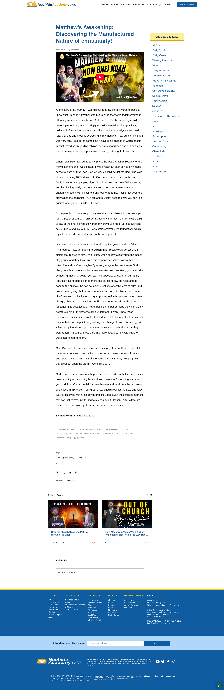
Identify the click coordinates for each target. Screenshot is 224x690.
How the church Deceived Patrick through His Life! (69, 533)
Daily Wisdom (130, 602)
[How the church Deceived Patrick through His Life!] (73, 514)
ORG (72, 4)
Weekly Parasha (131, 605)
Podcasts (59, 464)
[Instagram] (173, 661)
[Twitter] (163, 661)
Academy (60, 4)
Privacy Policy (159, 676)
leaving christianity (66, 458)
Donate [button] (139, 676)
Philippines (113, 600)
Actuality (128, 607)
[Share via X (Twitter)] (63, 472)
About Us (147, 676)
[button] (115, 4)
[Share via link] (76, 472)
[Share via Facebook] (57, 472)
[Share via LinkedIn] (70, 472)
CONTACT (151, 595)
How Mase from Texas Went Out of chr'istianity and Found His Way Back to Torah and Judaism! (126, 533)
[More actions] (142, 20)
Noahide (45, 4)
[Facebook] (168, 661)
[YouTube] (157, 661)
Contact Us (170, 676)
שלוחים (68, 602)
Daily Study (129, 600)
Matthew (82, 458)
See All (149, 495)
